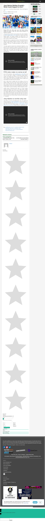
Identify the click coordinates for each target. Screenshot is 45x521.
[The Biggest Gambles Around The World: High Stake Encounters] (32, 77)
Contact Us (5, 470)
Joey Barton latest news (9, 128)
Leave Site (40, 502)
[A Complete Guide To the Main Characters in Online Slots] (32, 68)
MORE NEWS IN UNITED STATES (36, 84)
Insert (11, 520)
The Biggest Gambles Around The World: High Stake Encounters (37, 76)
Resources (5, 483)
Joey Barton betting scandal (19, 127)
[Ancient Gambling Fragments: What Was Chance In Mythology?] (32, 81)
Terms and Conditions (7, 465)
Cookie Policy (5, 468)
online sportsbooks (15, 101)
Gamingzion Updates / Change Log (9, 482)
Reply (1, 517)
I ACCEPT (35, 502)
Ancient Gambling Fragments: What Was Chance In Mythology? (37, 81)
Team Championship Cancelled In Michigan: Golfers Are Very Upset (37, 63)
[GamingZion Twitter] (9, 447)
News (7, 9)
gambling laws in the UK (9, 127)
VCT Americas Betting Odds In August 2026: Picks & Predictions (37, 72)
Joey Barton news (17, 128)
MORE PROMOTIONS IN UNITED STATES (36, 46)
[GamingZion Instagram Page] (7, 447)
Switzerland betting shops (9, 130)
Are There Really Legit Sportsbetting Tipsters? (38, 59)
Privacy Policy (5, 467)
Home (5, 9)
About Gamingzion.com (7, 462)
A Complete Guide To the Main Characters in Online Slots (37, 68)
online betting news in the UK (10, 129)
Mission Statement (6, 463)
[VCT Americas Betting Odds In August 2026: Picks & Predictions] (32, 72)
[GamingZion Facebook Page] (4, 447)
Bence (6, 11)
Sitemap (4, 480)
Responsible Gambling (7, 472)
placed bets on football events (19, 102)
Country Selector (6, 478)
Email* (14, 424)
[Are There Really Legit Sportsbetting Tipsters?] (32, 59)
